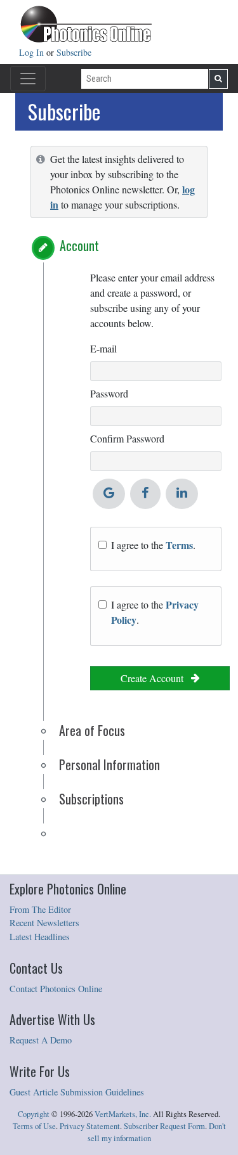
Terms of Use (34, 1126)
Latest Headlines (40, 937)
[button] (43, 248)
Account (79, 245)
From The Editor (40, 909)
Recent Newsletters (44, 923)
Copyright (34, 1114)
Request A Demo (41, 1040)
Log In (32, 52)
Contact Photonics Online (56, 989)
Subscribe (73, 52)
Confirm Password (127, 438)
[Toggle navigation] (28, 78)
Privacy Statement (90, 1126)
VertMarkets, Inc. (123, 1114)
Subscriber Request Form (164, 1126)
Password (109, 393)
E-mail (103, 348)
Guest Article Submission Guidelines (77, 1092)
